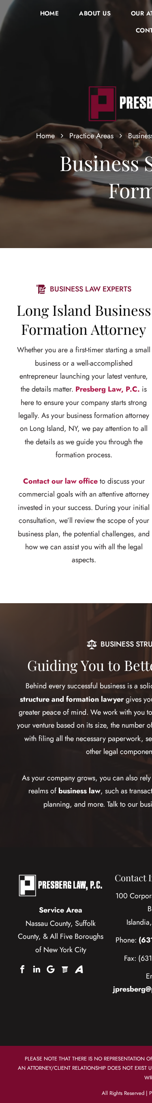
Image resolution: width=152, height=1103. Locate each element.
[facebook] (22, 969)
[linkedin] (36, 969)
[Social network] (65, 969)
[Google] (51, 969)
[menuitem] (49, 13)
